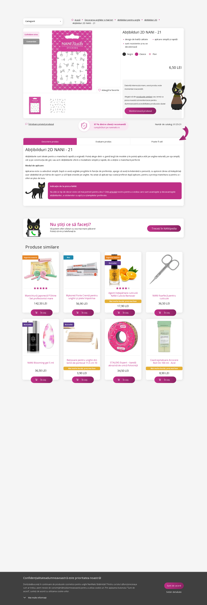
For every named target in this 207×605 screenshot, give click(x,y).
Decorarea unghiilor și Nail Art (99, 19)
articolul (113, 191)
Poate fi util (157, 141)
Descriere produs (50, 141)
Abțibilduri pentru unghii (128, 19)
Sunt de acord (174, 585)
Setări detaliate (174, 592)
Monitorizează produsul (140, 110)
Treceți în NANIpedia (164, 228)
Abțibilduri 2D (150, 19)
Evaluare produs (103, 141)
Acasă (77, 19)
